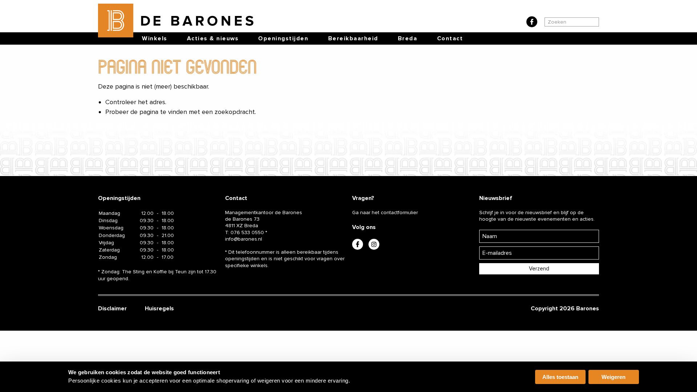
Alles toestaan (560, 377)
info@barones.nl (243, 239)
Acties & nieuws (213, 38)
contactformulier (399, 212)
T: (244, 232)
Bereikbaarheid (353, 38)
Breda (407, 38)
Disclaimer (112, 308)
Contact (450, 38)
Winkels (154, 38)
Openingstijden (283, 38)
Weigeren (613, 377)
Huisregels (159, 308)
